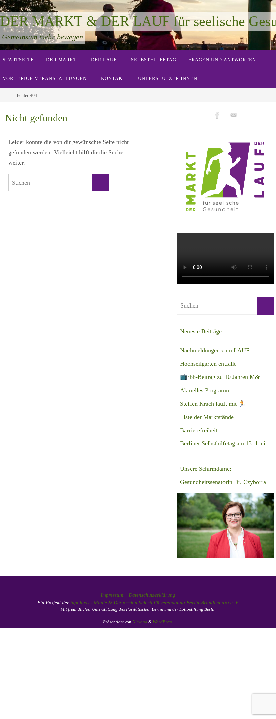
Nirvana (139, 621)
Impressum (112, 595)
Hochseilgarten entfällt (208, 363)
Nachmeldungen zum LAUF (214, 350)
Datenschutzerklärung (152, 595)
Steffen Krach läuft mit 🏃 (213, 403)
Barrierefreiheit (198, 430)
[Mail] (233, 115)
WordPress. (163, 621)
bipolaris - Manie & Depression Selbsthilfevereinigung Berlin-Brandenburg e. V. (154, 602)
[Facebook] (217, 115)
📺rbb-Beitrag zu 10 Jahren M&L (222, 376)
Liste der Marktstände (207, 417)
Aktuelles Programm (205, 390)
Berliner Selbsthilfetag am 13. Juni (222, 443)
